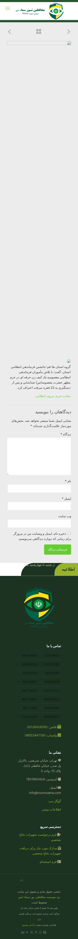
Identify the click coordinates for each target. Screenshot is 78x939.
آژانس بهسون (28, 925)
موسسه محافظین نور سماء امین (37, 897)
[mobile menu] (7, 8)
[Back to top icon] (21, 882)
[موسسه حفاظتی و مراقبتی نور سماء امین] (40, 11)
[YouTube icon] (27, 932)
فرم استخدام (48, 862)
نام (68, 481)
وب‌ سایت (64, 516)
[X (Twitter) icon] (31, 932)
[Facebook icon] (36, 932)
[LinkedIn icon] (23, 932)
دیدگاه (66, 434)
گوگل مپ (54, 801)
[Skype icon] (44, 932)
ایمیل (66, 499)
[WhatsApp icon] (40, 932)
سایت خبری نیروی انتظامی (53, 396)
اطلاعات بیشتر (51, 809)
